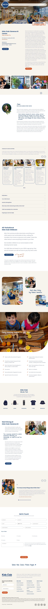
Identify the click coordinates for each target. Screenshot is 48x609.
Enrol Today (5, 48)
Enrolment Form (30, 582)
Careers (38, 589)
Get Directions (4, 39)
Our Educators (19, 589)
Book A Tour (28, 68)
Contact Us (39, 591)
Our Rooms (19, 587)
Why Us (38, 582)
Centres (38, 585)
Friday (19, 540)
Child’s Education (20, 582)
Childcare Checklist (30, 585)
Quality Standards (20, 591)
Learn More (8, 463)
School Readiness (20, 585)
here (30, 545)
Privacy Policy (4, 604)
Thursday (3, 540)
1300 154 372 (4, 42)
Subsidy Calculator (9, 254)
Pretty (11, 604)
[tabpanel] (7, 171)
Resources (39, 587)
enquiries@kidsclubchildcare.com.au (9, 43)
